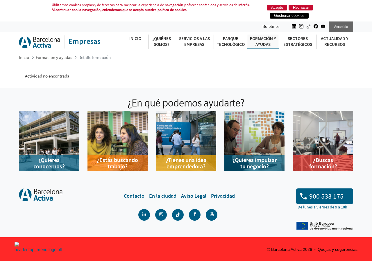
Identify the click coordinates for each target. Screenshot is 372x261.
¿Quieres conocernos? (49, 163)
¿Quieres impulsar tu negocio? (255, 163)
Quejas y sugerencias (337, 249)
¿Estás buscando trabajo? (117, 163)
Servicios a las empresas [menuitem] (194, 41)
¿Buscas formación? (323, 163)
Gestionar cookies (289, 15)
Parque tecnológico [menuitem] (231, 41)
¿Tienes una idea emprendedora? (186, 163)
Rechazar (301, 7)
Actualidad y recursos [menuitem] (334, 41)
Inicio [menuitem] (135, 38)
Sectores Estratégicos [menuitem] (297, 41)
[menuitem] (134, 196)
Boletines (270, 26)
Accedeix (341, 26)
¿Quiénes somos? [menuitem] (161, 41)
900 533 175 (326, 196)
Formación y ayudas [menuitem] (263, 41)
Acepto (277, 7)
